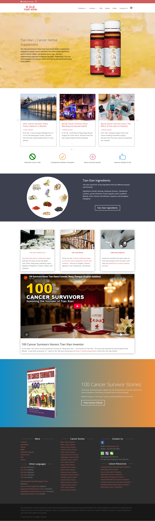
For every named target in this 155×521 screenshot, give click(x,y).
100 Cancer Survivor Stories (111, 384)
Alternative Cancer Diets (109, 470)
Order (115, 8)
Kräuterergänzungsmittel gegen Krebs (34, 481)
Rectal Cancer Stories (68, 480)
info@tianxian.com (112, 446)
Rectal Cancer (68, 130)
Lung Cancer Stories (68, 465)
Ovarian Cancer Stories (69, 472)
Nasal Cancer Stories (68, 470)
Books (23, 450)
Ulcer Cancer (28, 130)
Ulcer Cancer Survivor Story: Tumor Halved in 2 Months (35, 124)
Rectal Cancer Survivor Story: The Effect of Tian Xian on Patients (116, 124)
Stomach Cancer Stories (69, 482)
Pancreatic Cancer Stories (70, 475)
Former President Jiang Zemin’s (86, 351)
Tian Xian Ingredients (107, 207)
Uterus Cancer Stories (68, 490)
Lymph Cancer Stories (68, 467)
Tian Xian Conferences (37, 253)
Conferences (25, 455)
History (23, 447)
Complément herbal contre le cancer (33, 491)
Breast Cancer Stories (68, 447)
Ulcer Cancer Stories (68, 487)
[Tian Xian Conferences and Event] (37, 249)
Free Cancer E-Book (93, 402)
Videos (107, 8)
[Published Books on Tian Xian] (77, 249)
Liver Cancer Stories (68, 462)
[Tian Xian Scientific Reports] (117, 249)
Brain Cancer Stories (68, 445)
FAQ (100, 8)
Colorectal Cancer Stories (69, 455)
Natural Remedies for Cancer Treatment (115, 480)
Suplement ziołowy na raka (30, 494)
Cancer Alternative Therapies (111, 472)
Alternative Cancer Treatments (111, 474)
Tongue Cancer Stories (69, 485)
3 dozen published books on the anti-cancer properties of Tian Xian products (77, 260)
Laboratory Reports (27, 452)
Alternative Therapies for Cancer (112, 477)
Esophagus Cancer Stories (70, 457)
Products (81, 8)
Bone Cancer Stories (68, 442)
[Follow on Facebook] (102, 442)
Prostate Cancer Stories (69, 477)
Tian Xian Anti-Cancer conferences (34, 258)
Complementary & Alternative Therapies (115, 485)
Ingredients (25, 445)
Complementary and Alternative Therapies (116, 482)
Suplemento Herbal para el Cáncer (33, 489)
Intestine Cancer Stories (69, 460)
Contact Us (123, 8)
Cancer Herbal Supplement (30, 486)
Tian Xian (24, 467)
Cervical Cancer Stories (69, 450)
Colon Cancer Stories (68, 452)
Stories (92, 8)
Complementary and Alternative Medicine (115, 467)
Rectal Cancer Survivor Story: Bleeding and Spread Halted (75, 124)
